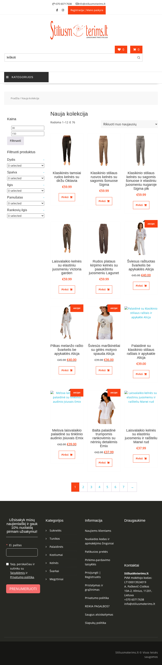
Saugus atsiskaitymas (99, 614)
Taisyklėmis (17, 573)
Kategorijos (22, 77)
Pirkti (65, 197)
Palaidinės (56, 547)
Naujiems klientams (98, 531)
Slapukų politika (95, 623)
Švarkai (54, 571)
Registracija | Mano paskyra (87, 10)
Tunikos (55, 538)
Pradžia (15, 98)
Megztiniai (56, 579)
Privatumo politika (22, 577)
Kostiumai (56, 555)
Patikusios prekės (96, 552)
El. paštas (15, 545)
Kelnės (54, 563)
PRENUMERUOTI (23, 588)
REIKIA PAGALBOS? (97, 606)
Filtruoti (15, 141)
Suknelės (55, 530)
